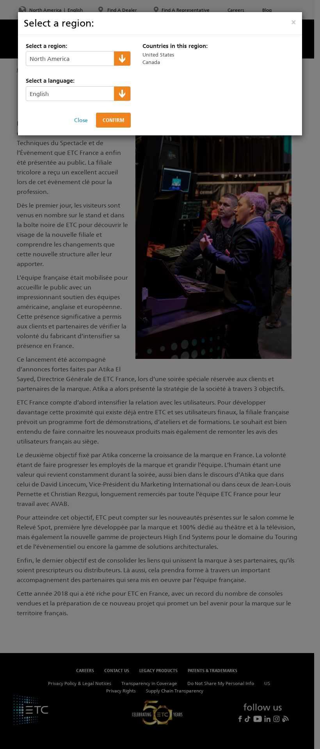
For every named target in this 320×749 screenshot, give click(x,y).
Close (81, 120)
